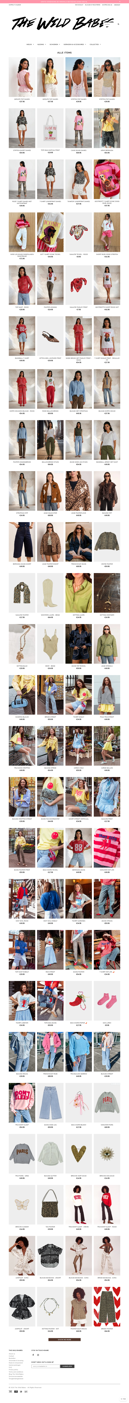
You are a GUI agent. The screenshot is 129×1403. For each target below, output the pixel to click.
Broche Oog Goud (107, 1176)
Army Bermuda (107, 150)
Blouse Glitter (50, 1176)
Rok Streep (50, 972)
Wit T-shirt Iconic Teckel (50, 254)
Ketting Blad (22, 666)
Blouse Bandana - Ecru (78, 1278)
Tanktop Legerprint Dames (79, 201)
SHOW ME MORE (64, 1340)
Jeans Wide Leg (50, 1125)
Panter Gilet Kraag (79, 1329)
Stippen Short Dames (22, 150)
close (119, 1)
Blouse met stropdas (79, 411)
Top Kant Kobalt (22, 972)
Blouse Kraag (22, 1074)
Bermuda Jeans (78, 870)
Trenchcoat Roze (50, 1074)
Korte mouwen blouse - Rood (22, 411)
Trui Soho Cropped (22, 768)
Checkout (117, 5)
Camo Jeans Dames (78, 150)
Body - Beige (50, 666)
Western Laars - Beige (50, 615)
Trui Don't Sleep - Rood (107, 1227)
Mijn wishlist (79, 5)
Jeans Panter (78, 972)
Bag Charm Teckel (50, 870)
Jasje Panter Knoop (50, 564)
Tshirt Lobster (22, 1023)
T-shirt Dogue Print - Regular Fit (107, 359)
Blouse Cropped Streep (22, 819)
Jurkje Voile (79, 768)
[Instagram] (38, 1355)
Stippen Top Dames (78, 99)
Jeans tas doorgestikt (50, 819)
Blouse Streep (107, 1074)
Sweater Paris (107, 1125)
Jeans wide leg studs (79, 462)
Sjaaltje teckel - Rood (79, 254)
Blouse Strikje (50, 768)
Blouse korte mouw (107, 411)
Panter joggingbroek (22, 462)
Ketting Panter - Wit (50, 1329)
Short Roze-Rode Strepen (107, 254)
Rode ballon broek (50, 411)
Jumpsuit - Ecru (22, 1278)
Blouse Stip (107, 513)
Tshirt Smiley (78, 717)
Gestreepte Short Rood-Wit (107, 307)
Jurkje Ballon (107, 768)
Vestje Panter (107, 564)
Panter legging (50, 307)
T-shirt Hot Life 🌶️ (107, 972)
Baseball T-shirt (22, 358)
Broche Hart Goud (79, 1176)
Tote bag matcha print (50, 150)
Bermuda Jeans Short (22, 564)
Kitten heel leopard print (50, 358)
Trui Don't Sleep (22, 1125)
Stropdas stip (22, 513)
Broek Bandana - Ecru (107, 1278)
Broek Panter (107, 1329)
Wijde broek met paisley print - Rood (79, 359)
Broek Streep (50, 717)
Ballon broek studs (50, 462)
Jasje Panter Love (78, 513)
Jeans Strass (107, 921)
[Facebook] (33, 1355)
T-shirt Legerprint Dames (50, 201)
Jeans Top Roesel (79, 666)
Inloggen (88, 5)
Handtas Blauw (22, 717)
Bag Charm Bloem (78, 1125)
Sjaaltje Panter (22, 615)
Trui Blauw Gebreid (78, 1074)
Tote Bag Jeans (50, 1023)
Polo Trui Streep (107, 717)
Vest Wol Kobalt (50, 921)
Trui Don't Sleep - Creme (79, 1227)
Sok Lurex (107, 1023)
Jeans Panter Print (22, 870)
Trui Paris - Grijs (22, 1176)
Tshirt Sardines (78, 921)
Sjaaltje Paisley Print (79, 307)
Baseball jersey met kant (107, 462)
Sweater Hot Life (107, 870)
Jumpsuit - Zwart (22, 1329)
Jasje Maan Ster (50, 513)
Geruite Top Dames (22, 99)
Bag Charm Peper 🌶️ (78, 1023)
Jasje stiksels (107, 666)
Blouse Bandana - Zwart (50, 1278)
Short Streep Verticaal (79, 819)
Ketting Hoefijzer (107, 615)
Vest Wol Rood (22, 921)
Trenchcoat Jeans (78, 564)
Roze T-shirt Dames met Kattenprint (22, 202)
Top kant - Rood (22, 307)
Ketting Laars (79, 615)
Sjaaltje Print (107, 819)
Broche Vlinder (22, 1227)
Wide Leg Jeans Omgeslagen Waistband (22, 255)
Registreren (96, 5)
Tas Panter (50, 1227)
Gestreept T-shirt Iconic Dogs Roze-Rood (107, 202)
